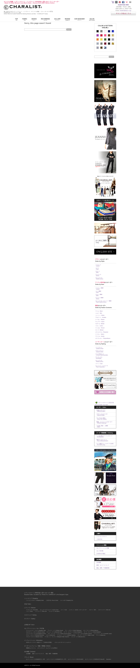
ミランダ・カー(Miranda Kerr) (78, 636)
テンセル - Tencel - (100, 327)
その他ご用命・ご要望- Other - (102, 426)
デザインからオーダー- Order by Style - (102, 414)
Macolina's (108, 659)
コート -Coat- (64, 609)
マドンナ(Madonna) (100, 635)
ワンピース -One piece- (54, 611)
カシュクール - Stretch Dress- (99, 278)
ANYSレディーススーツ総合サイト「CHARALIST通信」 (39, 642)
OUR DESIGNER (79, 19)
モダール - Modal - (100, 323)
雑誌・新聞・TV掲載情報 (102, 567)
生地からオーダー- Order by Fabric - (101, 411)
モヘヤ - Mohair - (99, 330)
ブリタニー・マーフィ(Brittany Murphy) (66, 635)
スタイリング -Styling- (30, 615)
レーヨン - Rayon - (100, 319)
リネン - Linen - (99, 325)
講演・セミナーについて (102, 565)
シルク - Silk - (98, 313)
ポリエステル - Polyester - (102, 332)
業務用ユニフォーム (31, 648)
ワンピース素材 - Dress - (99, 298)
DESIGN (34, 19)
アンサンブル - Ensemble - (98, 358)
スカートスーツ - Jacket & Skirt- (99, 351)
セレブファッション (29, 628)
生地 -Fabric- (27, 604)
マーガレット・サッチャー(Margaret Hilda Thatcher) (57, 636)
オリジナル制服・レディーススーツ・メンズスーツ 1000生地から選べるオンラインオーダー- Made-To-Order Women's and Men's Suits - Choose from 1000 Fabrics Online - (31, 2)
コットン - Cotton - (100, 315)
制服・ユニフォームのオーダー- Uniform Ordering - (104, 422)
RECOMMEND (45, 19)
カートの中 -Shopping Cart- (66, 600)
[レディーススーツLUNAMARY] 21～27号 (56, 659)
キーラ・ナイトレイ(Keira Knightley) (92, 632)
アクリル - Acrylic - (100, 336)
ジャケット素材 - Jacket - (99, 288)
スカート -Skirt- (92, 609)
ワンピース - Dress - (98, 275)
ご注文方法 (99, 539)
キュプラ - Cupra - (100, 321)
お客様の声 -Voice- (29, 624)
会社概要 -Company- (30, 651)
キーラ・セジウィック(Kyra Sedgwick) (73, 632)
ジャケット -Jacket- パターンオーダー (78, 609)
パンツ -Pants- (29, 611)
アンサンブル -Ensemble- (32, 609)
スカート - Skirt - (97, 272)
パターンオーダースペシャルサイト (62, 642)
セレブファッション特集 (102, 548)
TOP (16, 19)
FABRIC (24, 19)
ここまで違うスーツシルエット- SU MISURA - (104, 436)
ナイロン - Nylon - (100, 334)
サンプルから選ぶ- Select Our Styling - (101, 418)
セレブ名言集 (99, 550)
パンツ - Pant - (97, 268)
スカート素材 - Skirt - (98, 295)
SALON (92, 19)
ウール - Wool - (99, 311)
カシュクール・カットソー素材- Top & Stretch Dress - (103, 301)
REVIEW (67, 19)
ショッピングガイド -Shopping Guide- (35, 600)
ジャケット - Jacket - (98, 265)
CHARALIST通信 (100, 553)
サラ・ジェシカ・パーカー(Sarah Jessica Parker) (59, 633)
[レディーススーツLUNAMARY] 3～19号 (35, 659)
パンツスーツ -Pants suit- (41, 611)
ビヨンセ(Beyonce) (50, 635)
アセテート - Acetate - (101, 317)
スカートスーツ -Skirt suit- (104, 609)
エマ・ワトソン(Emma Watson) (90, 630)
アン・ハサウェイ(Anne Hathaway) (73, 630)
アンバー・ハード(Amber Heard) (55, 630)
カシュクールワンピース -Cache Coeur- (49, 609)
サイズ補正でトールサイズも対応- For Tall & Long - (105, 444)
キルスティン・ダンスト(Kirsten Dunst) (35, 632)
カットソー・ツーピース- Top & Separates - (101, 366)
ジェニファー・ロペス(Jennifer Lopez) (103, 633)
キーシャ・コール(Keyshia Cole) (54, 632)
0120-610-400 (123, 5)
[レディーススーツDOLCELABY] (75, 659)
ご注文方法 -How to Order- (52, 600)
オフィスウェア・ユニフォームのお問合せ (47, 648)
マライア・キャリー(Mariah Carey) (34, 636)
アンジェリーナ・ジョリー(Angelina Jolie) (36, 630)
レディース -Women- (30, 607)
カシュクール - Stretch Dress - (99, 361)
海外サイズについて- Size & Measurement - (102, 440)
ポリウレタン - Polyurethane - (103, 338)
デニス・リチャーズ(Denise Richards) (35, 635)
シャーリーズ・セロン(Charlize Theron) (82, 633)
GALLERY (57, 19)
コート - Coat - (99, 363)
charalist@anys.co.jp (125, 10)
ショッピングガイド (101, 536)
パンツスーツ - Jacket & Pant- (99, 348)
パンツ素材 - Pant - (98, 292)
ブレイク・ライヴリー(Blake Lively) (85, 635)
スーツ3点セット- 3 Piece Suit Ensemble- (101, 354)
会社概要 (98, 562)
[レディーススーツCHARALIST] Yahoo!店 (94, 659)
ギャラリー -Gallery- (30, 618)
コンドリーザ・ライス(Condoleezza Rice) (36, 633)
